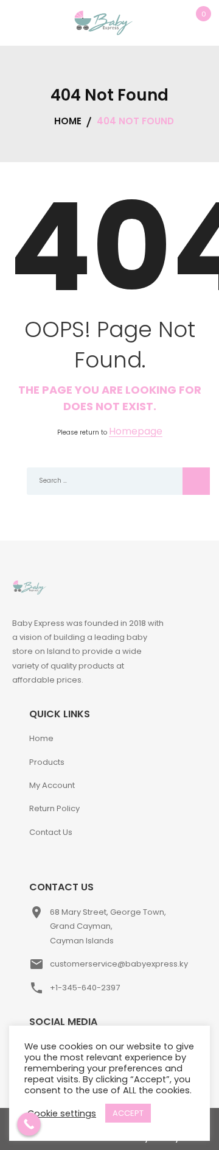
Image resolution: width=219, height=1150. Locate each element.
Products (46, 762)
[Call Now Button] (29, 1124)
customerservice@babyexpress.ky (119, 964)
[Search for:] (109, 481)
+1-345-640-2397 (85, 987)
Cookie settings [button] (61, 1113)
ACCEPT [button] (128, 1113)
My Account (52, 785)
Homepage (135, 432)
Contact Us (50, 832)
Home (41, 738)
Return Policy (54, 808)
